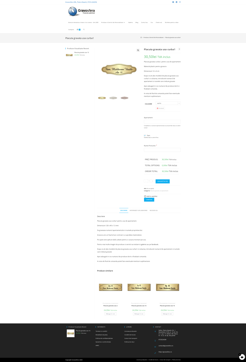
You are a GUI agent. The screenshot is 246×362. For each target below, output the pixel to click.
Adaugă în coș (162, 181)
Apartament (148, 118)
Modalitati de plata (101, 335)
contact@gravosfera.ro (166, 346)
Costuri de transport (130, 338)
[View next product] (179, 49)
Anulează (161, 108)
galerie (143, 244)
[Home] (141, 37)
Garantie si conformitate (103, 342)
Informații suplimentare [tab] (138, 210)
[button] (138, 50)
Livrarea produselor (130, 331)
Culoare (148, 104)
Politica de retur (129, 342)
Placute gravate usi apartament (159, 191)
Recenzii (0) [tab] (153, 210)
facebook (155, 244)
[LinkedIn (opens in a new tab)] (176, 2)
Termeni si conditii (101, 331)
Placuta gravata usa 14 (138, 306)
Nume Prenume (150, 146)
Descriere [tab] (123, 210)
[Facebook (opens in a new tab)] (173, 2)
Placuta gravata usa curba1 (173, 37)
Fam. (148, 135)
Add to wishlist (151, 196)
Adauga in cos (110, 314)
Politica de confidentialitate (104, 338)
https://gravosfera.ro (165, 352)
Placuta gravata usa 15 (167, 306)
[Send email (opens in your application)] (179, 2)
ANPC (97, 345)
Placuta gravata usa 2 (110, 306)
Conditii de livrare (129, 335)
